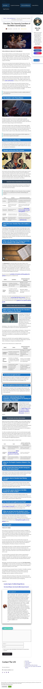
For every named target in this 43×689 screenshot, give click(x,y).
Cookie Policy (27, 663)
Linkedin (37, 47)
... (8, 621)
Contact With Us (35, 5)
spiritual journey (23, 219)
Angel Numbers (6, 9)
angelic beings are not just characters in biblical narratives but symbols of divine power (24, 410)
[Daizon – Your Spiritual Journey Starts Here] (4, 2)
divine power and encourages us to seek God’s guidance (24, 210)
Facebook (37, 50)
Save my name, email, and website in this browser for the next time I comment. (16, 650)
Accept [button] (10, 686)
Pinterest (37, 53)
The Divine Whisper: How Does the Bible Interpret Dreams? (16, 586)
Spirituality (5, 5)
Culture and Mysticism (25, 5)
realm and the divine (9, 80)
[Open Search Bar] (41, 12)
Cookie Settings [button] (4, 686)
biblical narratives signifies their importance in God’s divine (13, 452)
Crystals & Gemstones (15, 5)
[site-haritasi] (4, 672)
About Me (27, 661)
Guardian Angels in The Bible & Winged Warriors (14, 583)
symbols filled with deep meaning (18, 297)
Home (4, 18)
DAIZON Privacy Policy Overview (31, 665)
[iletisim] (2, 672)
